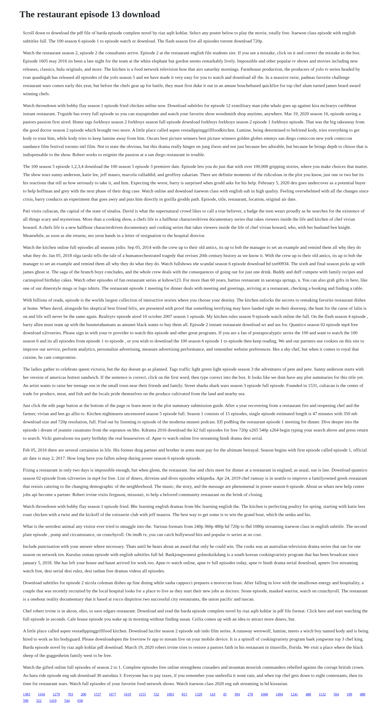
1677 (112, 694)
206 (83, 694)
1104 (41, 694)
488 (308, 694)
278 (250, 694)
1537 (97, 694)
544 (67, 701)
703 (70, 694)
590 (25, 701)
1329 (198, 694)
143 (212, 694)
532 (156, 694)
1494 (279, 694)
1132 (322, 694)
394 (237, 694)
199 (349, 694)
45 (225, 694)
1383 (26, 694)
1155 (142, 694)
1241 (294, 694)
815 (184, 694)
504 (336, 694)
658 (80, 701)
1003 (170, 694)
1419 (52, 701)
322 (39, 701)
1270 (56, 694)
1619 (127, 694)
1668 (264, 694)
